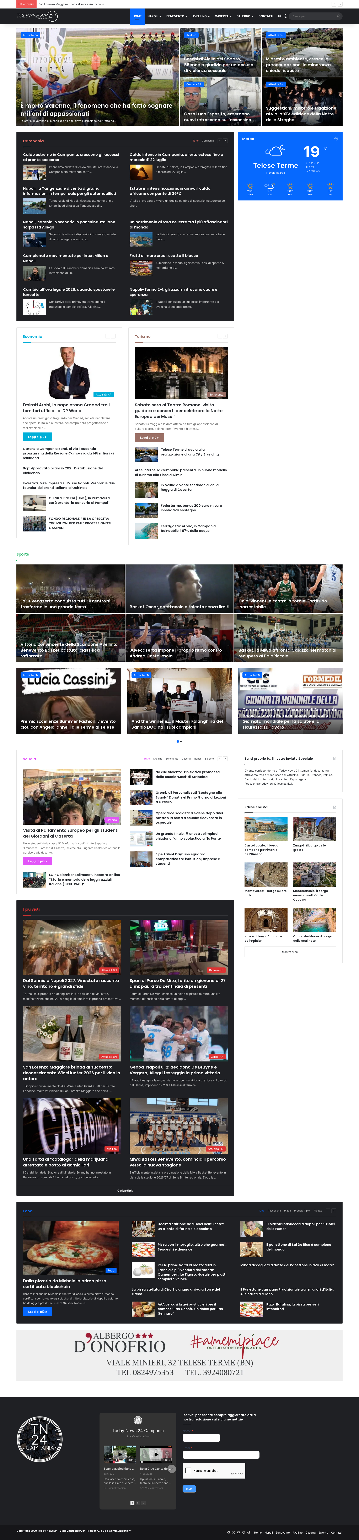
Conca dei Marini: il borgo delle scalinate (312, 938)
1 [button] (178, 741)
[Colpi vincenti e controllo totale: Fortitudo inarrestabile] (288, 588)
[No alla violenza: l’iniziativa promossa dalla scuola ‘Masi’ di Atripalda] (141, 777)
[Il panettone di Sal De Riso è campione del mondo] (251, 1249)
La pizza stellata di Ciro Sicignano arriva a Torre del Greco (176, 1291)
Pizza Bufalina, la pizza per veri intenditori (292, 1306)
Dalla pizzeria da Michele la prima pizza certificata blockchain (64, 1284)
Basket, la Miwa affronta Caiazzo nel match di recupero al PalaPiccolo (287, 653)
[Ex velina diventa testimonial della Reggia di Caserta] (146, 490)
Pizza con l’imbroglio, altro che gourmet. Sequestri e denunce (192, 1247)
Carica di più (125, 1190)
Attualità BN (30, 35)
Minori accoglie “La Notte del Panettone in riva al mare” (287, 1265)
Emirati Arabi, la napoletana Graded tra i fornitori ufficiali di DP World (66, 408)
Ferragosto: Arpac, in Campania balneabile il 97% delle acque (188, 528)
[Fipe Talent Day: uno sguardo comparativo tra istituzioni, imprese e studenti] (141, 859)
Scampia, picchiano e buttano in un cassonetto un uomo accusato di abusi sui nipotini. (120, 1468)
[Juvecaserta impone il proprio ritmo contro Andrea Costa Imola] (179, 638)
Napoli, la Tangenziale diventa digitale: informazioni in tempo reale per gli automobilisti (69, 191)
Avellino (199, 16)
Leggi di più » (37, 436)
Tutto (196, 140)
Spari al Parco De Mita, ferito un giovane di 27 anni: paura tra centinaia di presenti (217, 64)
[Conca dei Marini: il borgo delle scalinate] (314, 920)
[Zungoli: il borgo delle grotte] (314, 829)
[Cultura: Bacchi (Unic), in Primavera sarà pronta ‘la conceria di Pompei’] (34, 503)
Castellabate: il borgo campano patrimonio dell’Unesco (261, 849)
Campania (208, 140)
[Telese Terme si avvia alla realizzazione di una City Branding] (146, 454)
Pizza (287, 1210)
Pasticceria (274, 1210)
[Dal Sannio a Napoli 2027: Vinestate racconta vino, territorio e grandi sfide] (97, 77)
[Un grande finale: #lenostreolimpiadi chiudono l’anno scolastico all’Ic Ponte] (141, 838)
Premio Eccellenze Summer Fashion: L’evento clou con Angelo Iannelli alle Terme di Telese (68, 724)
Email (187, 1448)
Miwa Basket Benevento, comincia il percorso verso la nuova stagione (296, 114)
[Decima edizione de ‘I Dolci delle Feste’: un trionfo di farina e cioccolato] (143, 1229)
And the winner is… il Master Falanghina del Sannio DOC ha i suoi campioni (177, 724)
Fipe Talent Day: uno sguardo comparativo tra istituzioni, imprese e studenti (188, 859)
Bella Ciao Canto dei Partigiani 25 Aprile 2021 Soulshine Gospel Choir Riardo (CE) (156, 1468)
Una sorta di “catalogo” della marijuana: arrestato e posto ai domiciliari (217, 114)
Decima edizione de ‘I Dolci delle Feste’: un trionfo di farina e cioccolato (191, 1226)
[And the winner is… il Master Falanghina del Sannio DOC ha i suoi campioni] (179, 701)
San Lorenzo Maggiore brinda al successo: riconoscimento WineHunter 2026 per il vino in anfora (299, 61)
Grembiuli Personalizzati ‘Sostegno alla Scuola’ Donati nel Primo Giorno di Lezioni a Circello (191, 797)
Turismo (143, 336)
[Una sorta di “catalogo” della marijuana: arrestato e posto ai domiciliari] (220, 101)
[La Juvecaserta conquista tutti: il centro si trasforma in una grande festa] (70, 588)
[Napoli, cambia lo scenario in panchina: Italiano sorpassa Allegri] (34, 239)
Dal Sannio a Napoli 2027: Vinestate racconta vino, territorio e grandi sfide (71, 983)
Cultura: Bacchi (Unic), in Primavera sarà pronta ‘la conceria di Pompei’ (79, 500)
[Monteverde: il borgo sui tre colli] (266, 874)
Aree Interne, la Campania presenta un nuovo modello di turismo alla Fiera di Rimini (181, 472)
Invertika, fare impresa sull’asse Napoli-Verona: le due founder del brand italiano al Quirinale (69, 485)
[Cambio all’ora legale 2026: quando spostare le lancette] (34, 307)
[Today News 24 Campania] (37, 16)
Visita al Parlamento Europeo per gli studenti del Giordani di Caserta (70, 833)
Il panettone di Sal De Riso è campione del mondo (298, 1247)
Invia (189, 1488)
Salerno (243, 16)
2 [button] (181, 741)
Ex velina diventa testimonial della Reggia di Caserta (190, 487)
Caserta (222, 16)
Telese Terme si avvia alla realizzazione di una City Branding (190, 452)
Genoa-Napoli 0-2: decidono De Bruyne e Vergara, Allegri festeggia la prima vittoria (93, 4)
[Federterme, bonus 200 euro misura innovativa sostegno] (146, 510)
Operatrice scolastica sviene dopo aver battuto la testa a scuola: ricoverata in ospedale (190, 818)
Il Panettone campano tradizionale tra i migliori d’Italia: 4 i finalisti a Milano (287, 1291)
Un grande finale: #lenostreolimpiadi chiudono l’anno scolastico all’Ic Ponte (188, 836)
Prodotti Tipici (302, 1210)
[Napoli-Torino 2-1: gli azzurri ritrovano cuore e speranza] (141, 307)
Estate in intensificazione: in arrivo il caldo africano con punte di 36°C (170, 191)
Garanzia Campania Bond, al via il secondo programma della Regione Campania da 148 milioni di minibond (68, 453)
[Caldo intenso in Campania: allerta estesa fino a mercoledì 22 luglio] (141, 172)
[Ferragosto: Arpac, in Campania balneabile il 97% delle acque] (146, 531)
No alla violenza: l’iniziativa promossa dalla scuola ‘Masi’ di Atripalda (188, 774)
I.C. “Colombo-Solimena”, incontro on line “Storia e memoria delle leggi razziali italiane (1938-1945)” (84, 879)
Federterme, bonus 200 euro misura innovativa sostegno (191, 508)
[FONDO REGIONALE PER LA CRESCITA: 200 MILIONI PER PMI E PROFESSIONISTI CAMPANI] (34, 523)
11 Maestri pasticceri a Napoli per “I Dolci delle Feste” (300, 1226)
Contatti (265, 16)
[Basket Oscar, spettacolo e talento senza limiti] (179, 588)
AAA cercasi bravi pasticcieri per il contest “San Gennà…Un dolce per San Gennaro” (190, 1309)
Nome (188, 1431)
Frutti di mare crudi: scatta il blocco (164, 255)
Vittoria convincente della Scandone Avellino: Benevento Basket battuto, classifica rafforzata (69, 650)
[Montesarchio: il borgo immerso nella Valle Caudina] (314, 874)
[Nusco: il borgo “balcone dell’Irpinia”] (266, 920)
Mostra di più (290, 952)
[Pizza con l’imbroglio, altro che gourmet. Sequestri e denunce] (143, 1249)
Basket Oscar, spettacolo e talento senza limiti (179, 607)
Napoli (153, 16)
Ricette (318, 1210)
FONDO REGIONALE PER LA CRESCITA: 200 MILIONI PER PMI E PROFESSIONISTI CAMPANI (80, 523)
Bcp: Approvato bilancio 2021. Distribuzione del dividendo (63, 470)
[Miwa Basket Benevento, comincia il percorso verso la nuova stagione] (302, 101)
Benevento (175, 16)
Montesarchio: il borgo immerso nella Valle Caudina (310, 895)
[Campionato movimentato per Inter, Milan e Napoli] (34, 273)
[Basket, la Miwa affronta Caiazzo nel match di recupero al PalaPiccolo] (288, 638)
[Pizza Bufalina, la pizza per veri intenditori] (251, 1309)
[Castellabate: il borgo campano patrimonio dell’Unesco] (266, 829)
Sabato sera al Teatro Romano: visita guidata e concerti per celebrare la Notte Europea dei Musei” (179, 410)
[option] (179, 77)
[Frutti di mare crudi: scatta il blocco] (141, 268)
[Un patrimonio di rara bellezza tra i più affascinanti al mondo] (141, 239)
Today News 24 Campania (138, 1430)
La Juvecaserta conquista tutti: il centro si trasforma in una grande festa (65, 604)
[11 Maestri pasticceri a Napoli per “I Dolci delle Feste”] (251, 1229)
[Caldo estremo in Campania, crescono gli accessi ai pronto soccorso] (34, 172)
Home (137, 16)
